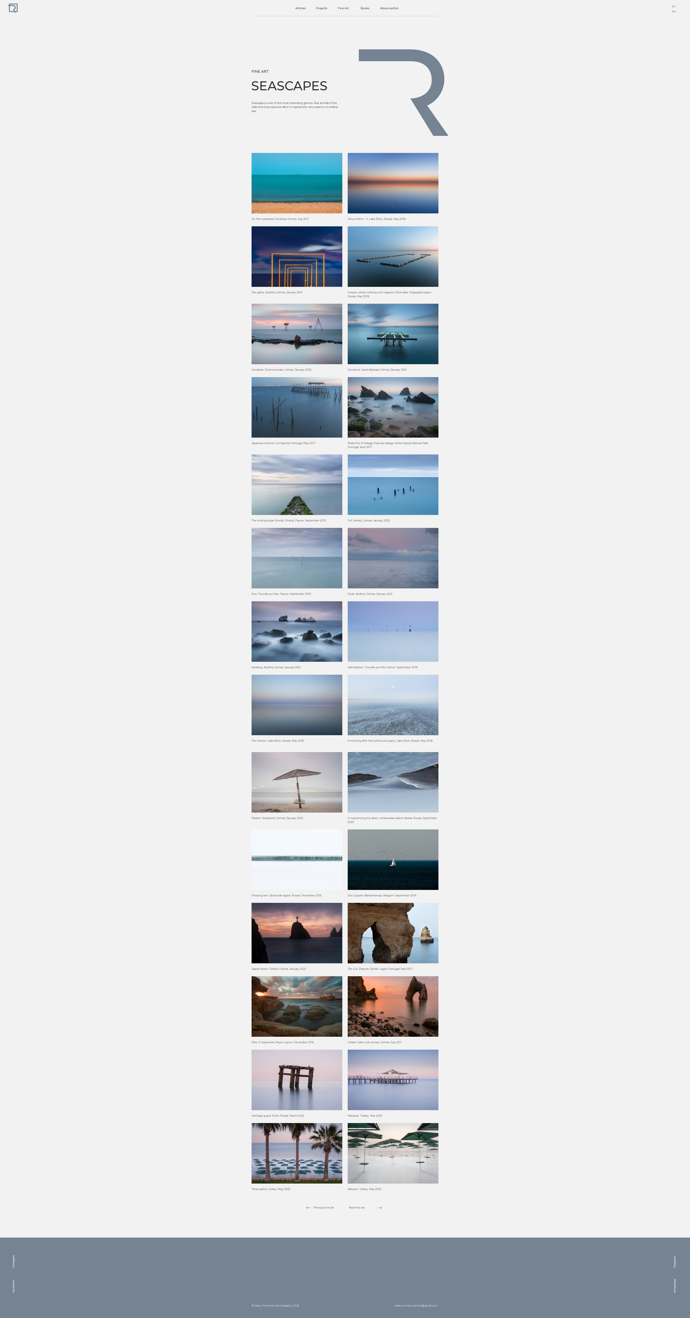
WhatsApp (674, 1286)
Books (365, 8)
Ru (674, 11)
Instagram (13, 1261)
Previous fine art (323, 1207)
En (674, 6)
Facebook (13, 1286)
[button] (297, 183)
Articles (301, 8)
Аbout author (389, 8)
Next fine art (357, 1207)
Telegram (674, 1262)
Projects (321, 8)
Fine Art (343, 8)
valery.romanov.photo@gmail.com (416, 1305)
